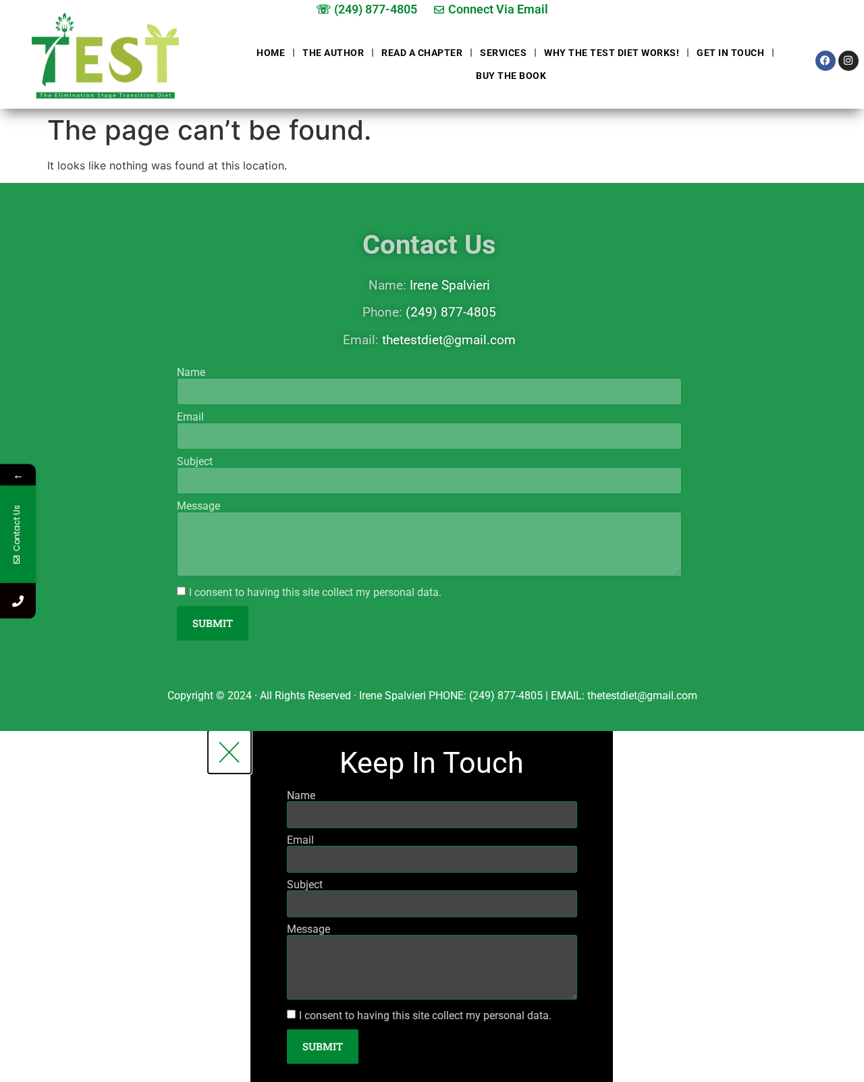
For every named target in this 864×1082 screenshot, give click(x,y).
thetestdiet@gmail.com (449, 340)
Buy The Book (511, 75)
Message (198, 506)
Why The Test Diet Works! (611, 52)
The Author (333, 52)
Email (190, 417)
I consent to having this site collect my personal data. (315, 592)
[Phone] (18, 600)
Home (270, 52)
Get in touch (730, 52)
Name (191, 372)
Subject (195, 461)
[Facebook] (825, 61)
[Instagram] (848, 61)
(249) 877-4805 (451, 312)
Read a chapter (421, 52)
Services (503, 52)
